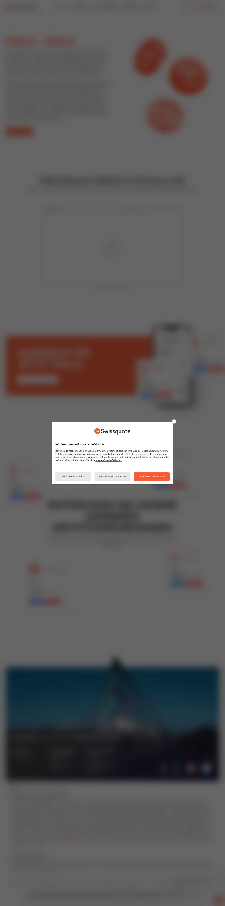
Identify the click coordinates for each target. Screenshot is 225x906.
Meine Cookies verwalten (112, 476)
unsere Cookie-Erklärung (108, 460)
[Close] (174, 421)
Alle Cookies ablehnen (73, 476)
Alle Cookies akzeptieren (152, 476)
